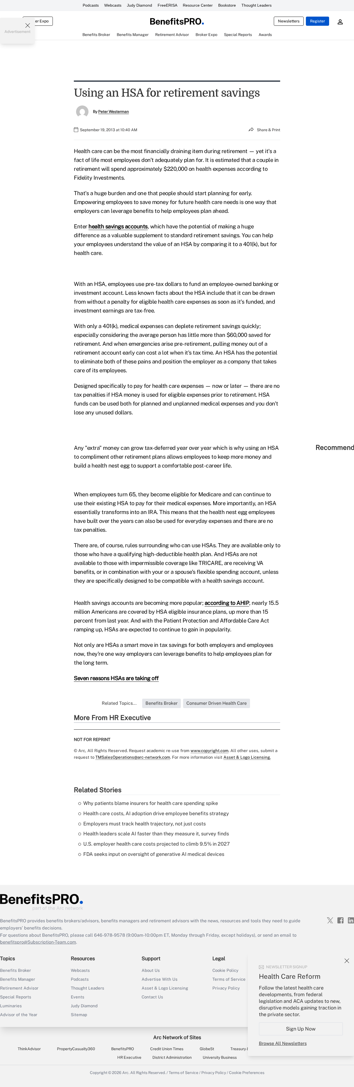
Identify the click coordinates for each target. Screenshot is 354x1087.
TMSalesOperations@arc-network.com (132, 757)
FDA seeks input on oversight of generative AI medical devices (153, 854)
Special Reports (15, 997)
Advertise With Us (160, 979)
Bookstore (227, 5)
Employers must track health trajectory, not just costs (144, 824)
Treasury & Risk (244, 1049)
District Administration (172, 1057)
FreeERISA (167, 5)
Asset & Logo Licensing (165, 988)
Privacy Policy (213, 1072)
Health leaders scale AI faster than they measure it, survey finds (156, 833)
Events (77, 997)
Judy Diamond (139, 5)
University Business (220, 1057)
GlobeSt (207, 1049)
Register (317, 21)
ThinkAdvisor (29, 1049)
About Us (151, 970)
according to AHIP (227, 603)
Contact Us (152, 997)
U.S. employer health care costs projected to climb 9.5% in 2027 (156, 844)
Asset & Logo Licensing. (247, 757)
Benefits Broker (15, 970)
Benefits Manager (17, 979)
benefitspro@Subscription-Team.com (38, 942)
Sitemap (79, 1014)
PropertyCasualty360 (76, 1049)
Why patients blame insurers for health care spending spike (150, 803)
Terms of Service (183, 1072)
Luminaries (11, 1005)
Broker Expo (38, 21)
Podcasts (91, 5)
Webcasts (112, 5)
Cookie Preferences (246, 1072)
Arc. (125, 1072)
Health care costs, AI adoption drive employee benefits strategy (156, 813)
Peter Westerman (113, 111)
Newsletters (289, 21)
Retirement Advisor (19, 988)
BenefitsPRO (122, 1049)
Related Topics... (119, 703)
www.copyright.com (209, 750)
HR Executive (129, 1057)
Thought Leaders (256, 5)
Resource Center (198, 5)
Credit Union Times (166, 1049)
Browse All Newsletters (283, 1043)
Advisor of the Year (18, 1014)
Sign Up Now (301, 1029)
